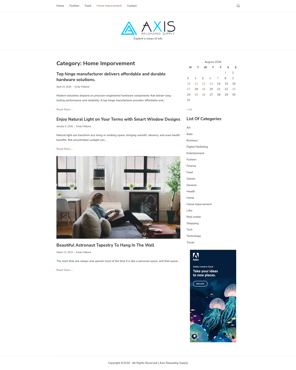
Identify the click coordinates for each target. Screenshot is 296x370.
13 (211, 84)
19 (203, 89)
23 (234, 89)
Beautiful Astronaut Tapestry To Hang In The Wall (105, 245)
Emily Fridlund (82, 86)
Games (191, 178)
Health (191, 191)
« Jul (189, 109)
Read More (64, 109)
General (191, 185)
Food (88, 6)
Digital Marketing (197, 147)
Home (60, 6)
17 (188, 89)
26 (203, 94)
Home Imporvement (109, 6)
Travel (190, 242)
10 (188, 84)
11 (196, 84)
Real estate (194, 217)
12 (203, 84)
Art (188, 127)
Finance (191, 166)
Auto (190, 134)
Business (192, 140)
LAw (189, 210)
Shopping (193, 223)
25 (196, 94)
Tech (189, 229)
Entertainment (195, 153)
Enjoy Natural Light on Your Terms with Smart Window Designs (118, 119)
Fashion (74, 6)
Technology (194, 236)
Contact (132, 6)
